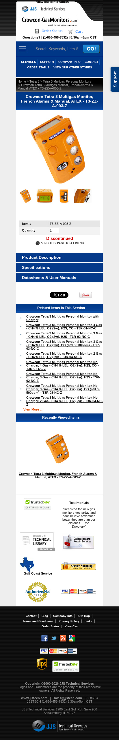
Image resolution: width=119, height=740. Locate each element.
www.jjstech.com (34, 698)
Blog (45, 615)
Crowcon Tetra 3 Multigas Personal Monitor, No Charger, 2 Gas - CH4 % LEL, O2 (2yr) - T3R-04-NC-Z (64, 401)
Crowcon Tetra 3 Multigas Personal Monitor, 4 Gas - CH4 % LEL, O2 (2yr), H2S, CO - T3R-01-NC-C (64, 326)
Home (22, 81)
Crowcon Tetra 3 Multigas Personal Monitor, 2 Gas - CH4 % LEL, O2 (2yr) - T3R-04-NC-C (64, 355)
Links (88, 621)
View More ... (32, 409)
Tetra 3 (34, 81)
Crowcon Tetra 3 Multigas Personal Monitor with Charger (62, 318)
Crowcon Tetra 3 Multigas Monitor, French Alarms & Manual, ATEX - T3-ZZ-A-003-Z (58, 475)
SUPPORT (47, 61)
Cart (79, 32)
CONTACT (91, 61)
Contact (31, 615)
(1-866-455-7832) (55, 37)
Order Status (52, 31)
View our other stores (52, 1)
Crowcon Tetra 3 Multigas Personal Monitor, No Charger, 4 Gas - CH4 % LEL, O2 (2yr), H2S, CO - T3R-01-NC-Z (62, 365)
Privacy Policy (69, 621)
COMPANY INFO (69, 61)
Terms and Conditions (38, 621)
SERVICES (28, 61)
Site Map (84, 615)
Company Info (62, 615)
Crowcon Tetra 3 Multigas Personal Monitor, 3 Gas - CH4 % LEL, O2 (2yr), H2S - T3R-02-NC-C (64, 334)
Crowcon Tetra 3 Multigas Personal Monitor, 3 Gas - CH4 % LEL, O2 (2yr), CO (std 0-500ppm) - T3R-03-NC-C (64, 345)
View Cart (71, 626)
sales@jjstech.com (67, 698)
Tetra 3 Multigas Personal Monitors (67, 81)
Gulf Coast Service (38, 573)
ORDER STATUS (38, 67)
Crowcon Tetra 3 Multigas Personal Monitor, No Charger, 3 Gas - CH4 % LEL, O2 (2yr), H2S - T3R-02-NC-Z (63, 377)
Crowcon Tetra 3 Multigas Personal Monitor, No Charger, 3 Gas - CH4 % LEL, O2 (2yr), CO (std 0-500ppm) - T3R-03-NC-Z (63, 389)
